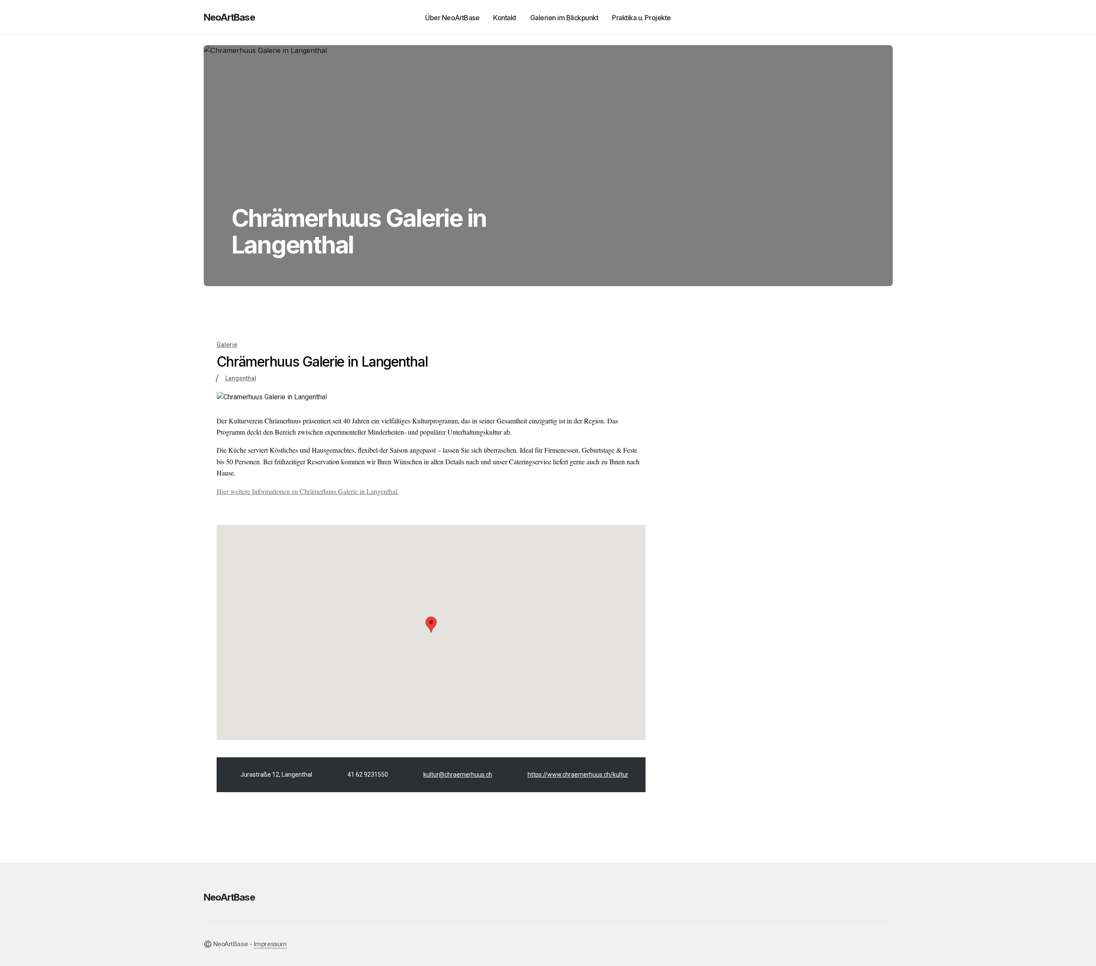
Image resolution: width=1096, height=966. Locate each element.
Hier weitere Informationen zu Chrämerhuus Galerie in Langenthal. (308, 491)
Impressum (270, 944)
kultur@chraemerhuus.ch (457, 774)
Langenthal (240, 378)
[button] (863, 17)
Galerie (227, 344)
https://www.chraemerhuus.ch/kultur (578, 774)
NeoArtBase (229, 17)
